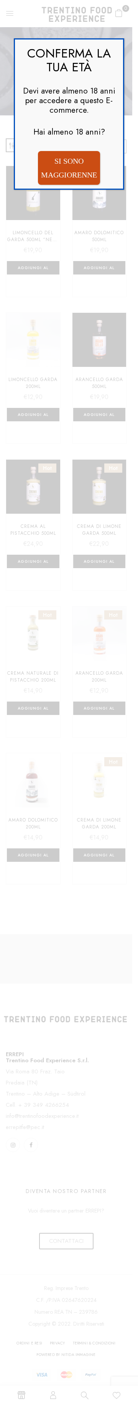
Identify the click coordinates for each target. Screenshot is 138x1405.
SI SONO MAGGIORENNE (69, 168)
